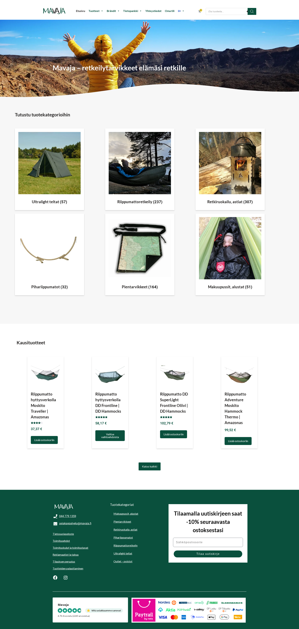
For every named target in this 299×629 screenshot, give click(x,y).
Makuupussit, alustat (126, 513)
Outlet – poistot (123, 561)
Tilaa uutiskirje (208, 553)
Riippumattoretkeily (126, 545)
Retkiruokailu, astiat (125, 529)
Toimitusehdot (61, 540)
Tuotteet (94, 10)
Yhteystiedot (153, 10)
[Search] (252, 11)
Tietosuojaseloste (63, 533)
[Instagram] (65, 577)
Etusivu (80, 10)
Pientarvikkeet (122, 521)
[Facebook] (55, 577)
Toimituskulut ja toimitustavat (70, 547)
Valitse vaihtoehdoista (110, 436)
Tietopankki (130, 10)
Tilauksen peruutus (64, 561)
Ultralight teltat (123, 553)
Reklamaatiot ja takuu (66, 554)
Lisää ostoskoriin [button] (44, 440)
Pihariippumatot (123, 537)
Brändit (111, 10)
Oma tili (169, 10)
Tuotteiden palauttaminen (68, 568)
